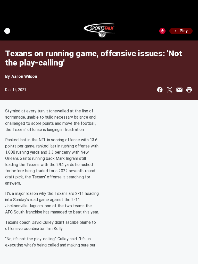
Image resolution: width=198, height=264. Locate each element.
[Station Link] (99, 31)
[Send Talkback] (162, 31)
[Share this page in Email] (179, 89)
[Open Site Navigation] (7, 31)
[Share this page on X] (169, 89)
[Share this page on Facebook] (159, 89)
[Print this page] (189, 89)
